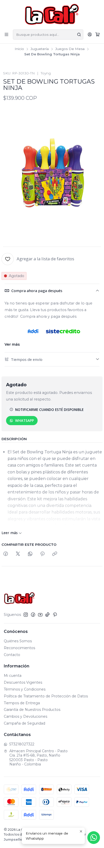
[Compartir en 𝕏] (18, 554)
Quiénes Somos (18, 641)
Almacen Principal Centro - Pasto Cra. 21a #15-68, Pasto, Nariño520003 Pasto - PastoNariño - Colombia (38, 758)
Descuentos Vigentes (23, 682)
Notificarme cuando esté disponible (49, 409)
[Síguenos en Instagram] (25, 614)
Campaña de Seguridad (24, 723)
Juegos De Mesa (70, 49)
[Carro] (97, 34)
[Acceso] (89, 34)
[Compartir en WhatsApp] (30, 554)
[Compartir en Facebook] (6, 554)
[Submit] (79, 34)
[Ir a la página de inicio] (52, 14)
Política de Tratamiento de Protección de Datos (46, 696)
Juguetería (40, 49)
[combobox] (48, 34)
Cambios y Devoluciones (25, 716)
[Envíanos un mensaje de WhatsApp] (93, 837)
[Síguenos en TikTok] (47, 614)
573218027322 (21, 744)
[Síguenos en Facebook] (33, 614)
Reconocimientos (19, 648)
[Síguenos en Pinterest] (55, 614)
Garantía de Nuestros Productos (32, 709)
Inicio (19, 49)
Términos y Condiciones (24, 689)
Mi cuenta (12, 675)
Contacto (12, 654)
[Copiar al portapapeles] (54, 554)
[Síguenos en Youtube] (40, 614)
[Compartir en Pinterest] (42, 554)
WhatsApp (24, 420)
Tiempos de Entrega (22, 703)
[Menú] (6, 34)
